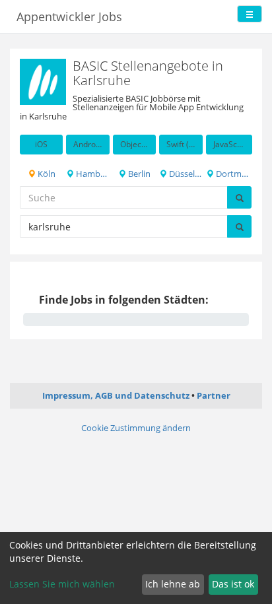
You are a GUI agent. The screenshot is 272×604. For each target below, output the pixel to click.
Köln (45, 174)
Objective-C (138, 144)
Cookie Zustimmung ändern (136, 428)
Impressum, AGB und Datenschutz (115, 395)
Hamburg (91, 174)
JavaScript (231, 144)
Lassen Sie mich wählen (62, 584)
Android (87, 144)
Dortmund (233, 174)
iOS (41, 144)
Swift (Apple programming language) (184, 144)
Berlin (138, 174)
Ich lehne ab (172, 584)
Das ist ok (233, 584)
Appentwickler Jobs (69, 16)
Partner (213, 395)
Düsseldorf (184, 174)
